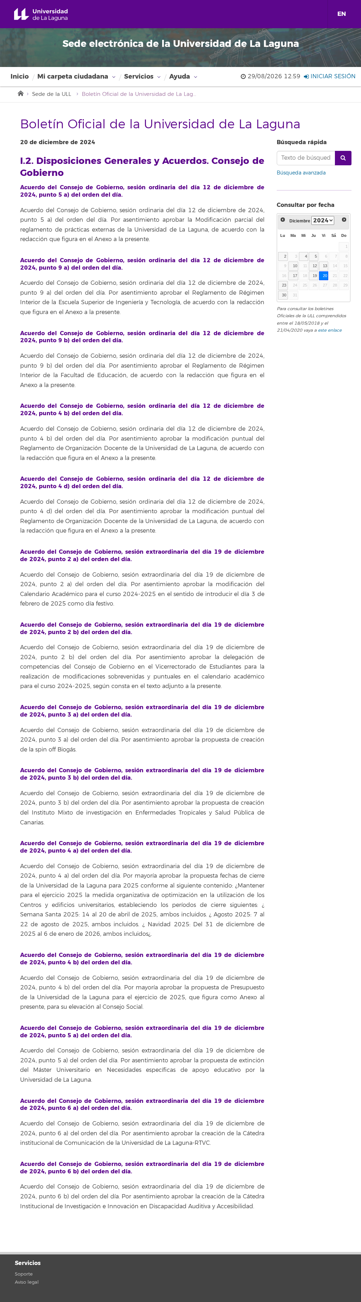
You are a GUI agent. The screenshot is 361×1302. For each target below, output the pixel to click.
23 (284, 285)
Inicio (20, 76)
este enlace (330, 330)
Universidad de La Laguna (49, 14)
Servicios (138, 76)
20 (325, 276)
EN (341, 14)
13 (325, 266)
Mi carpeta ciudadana (72, 76)
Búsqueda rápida (302, 142)
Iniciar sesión (332, 76)
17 (295, 276)
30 (284, 295)
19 (315, 276)
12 (315, 266)
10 (295, 266)
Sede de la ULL (51, 94)
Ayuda (179, 76)
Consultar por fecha (306, 205)
